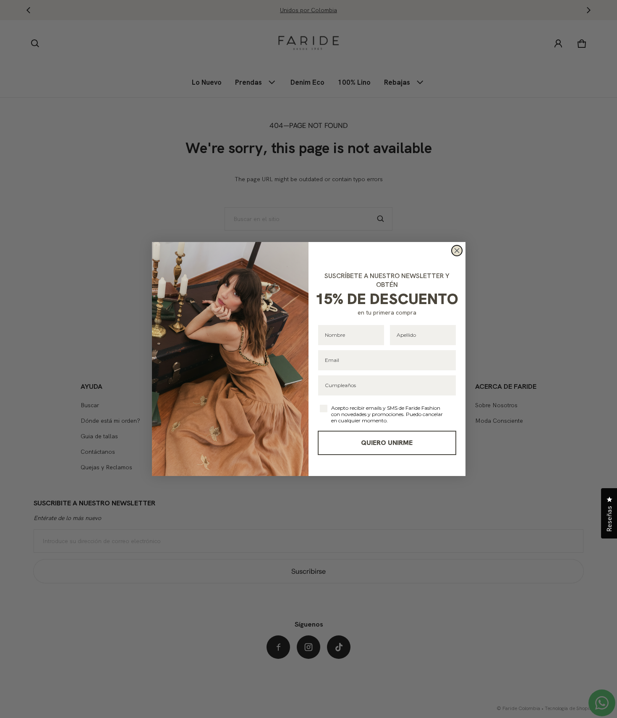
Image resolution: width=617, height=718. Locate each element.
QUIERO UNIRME (387, 442)
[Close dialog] (457, 250)
